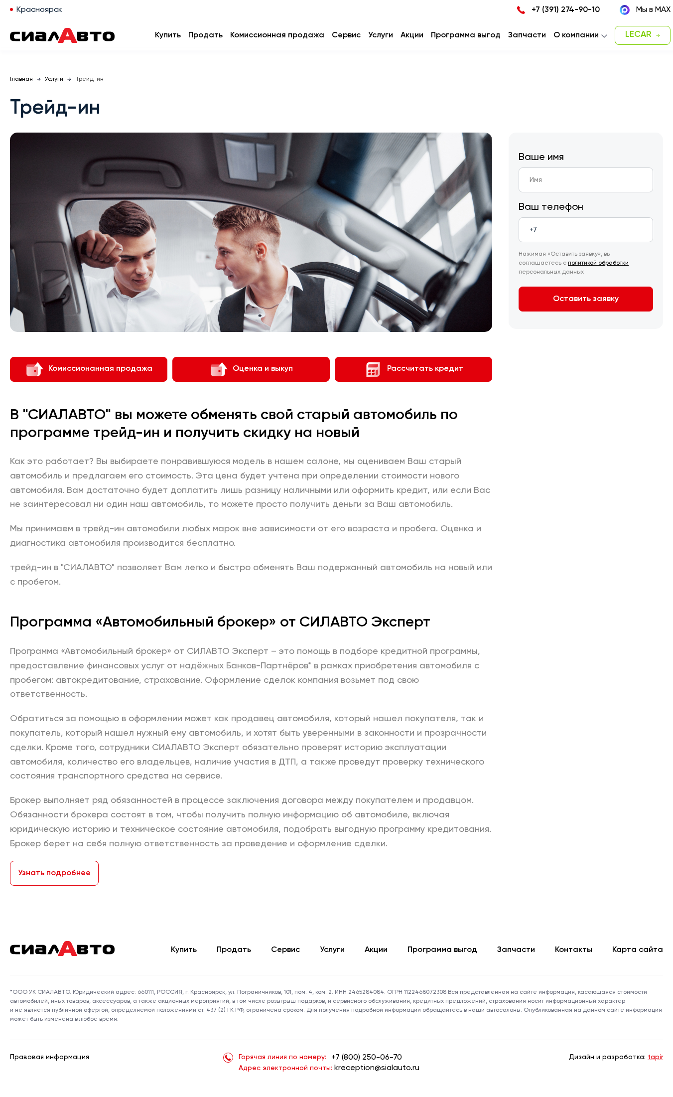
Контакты (573, 950)
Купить (184, 950)
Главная (21, 79)
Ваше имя (541, 157)
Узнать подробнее (54, 873)
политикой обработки (598, 263)
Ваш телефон (551, 207)
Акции (376, 950)
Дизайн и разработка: (616, 1057)
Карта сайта (637, 950)
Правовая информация (49, 1057)
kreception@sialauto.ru (376, 1068)
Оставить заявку (586, 299)
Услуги (54, 79)
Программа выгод (442, 950)
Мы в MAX (653, 10)
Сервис (285, 950)
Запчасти (516, 950)
